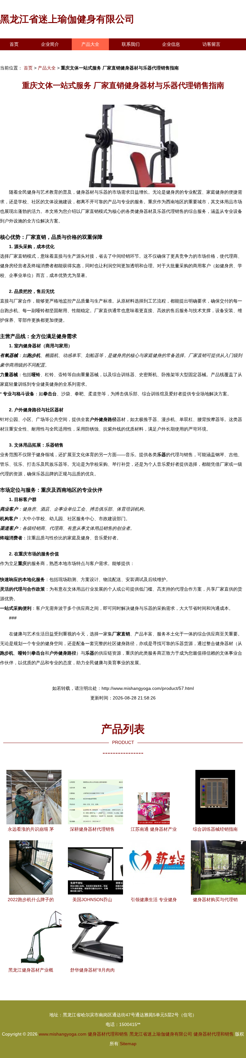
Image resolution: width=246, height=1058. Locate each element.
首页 (14, 44)
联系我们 (131, 44)
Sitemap (128, 1043)
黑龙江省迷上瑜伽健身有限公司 (67, 19)
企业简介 (50, 44)
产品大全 (90, 44)
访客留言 (211, 44)
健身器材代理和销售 (108, 1034)
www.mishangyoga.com (62, 1034)
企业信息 (171, 44)
